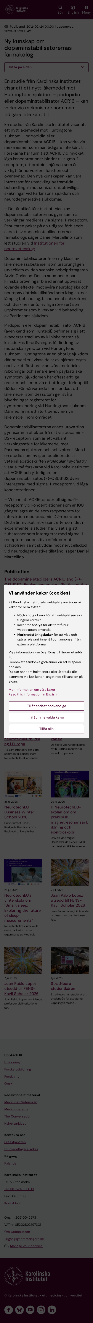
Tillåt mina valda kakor (46, 717)
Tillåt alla (46, 729)
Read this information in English (33, 694)
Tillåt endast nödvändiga (46, 706)
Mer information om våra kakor (32, 689)
